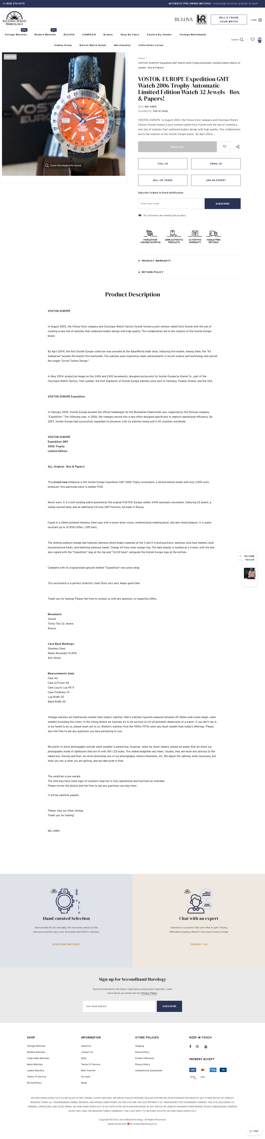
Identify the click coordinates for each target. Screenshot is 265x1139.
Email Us (216, 163)
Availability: (145, 111)
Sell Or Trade (163, 180)
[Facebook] (192, 1046)
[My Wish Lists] (252, 40)
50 (145, 215)
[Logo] (14, 18)
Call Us (163, 163)
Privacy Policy (149, 993)
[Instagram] (199, 1046)
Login (254, 19)
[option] (63, 114)
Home (141, 58)
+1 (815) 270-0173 (14, 3)
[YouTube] (207, 1046)
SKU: (141, 107)
